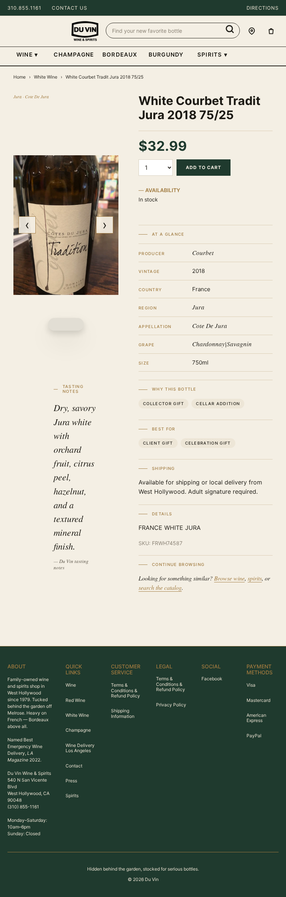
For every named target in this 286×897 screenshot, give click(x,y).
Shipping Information (122, 713)
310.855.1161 (24, 8)
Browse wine (229, 578)
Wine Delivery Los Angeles (80, 747)
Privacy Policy (171, 704)
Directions (263, 8)
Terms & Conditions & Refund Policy (125, 690)
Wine (71, 685)
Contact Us (69, 8)
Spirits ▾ (212, 55)
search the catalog (160, 587)
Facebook (211, 678)
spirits (255, 578)
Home (19, 77)
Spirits (72, 795)
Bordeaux (119, 55)
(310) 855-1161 (23, 806)
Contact (74, 766)
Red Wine (75, 700)
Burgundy (166, 55)
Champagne (73, 55)
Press (71, 780)
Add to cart (203, 167)
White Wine (45, 77)
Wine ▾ (27, 55)
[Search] (229, 29)
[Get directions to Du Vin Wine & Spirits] (251, 31)
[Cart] (271, 31)
